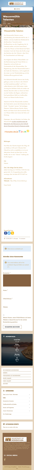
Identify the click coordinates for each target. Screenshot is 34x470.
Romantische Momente (8, 401)
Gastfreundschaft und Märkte (9, 404)
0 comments (22, 238)
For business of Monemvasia (11, 375)
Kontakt (5, 383)
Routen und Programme (8, 407)
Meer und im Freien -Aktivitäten (10, 394)
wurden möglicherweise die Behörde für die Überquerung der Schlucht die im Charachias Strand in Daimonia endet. (16, 123)
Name (5, 290)
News (9, 23)
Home (4, 23)
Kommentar (7, 273)
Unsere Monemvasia (8, 411)
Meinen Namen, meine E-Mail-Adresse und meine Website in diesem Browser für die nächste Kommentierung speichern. (17, 319)
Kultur (4, 397)
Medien (5, 373)
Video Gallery (7, 381)
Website (5, 307)
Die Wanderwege (7, 414)
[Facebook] (5, 233)
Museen (16, 238)
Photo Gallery (7, 378)
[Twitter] (9, 233)
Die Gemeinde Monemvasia (11, 370)
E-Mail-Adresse (8, 299)
